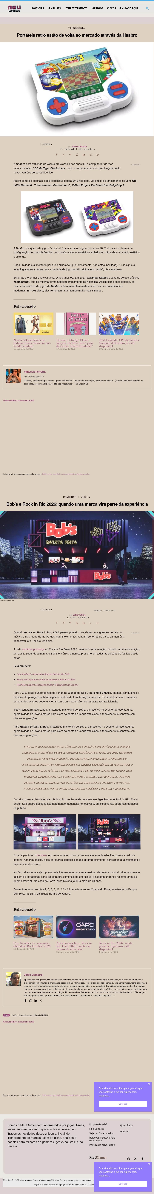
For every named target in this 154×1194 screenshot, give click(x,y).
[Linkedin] (84, 155)
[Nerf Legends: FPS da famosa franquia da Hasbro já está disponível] (119, 324)
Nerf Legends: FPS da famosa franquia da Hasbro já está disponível (119, 343)
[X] (63, 155)
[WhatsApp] (77, 155)
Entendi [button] (123, 1184)
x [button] (149, 1164)
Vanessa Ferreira (79, 147)
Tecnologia (76, 28)
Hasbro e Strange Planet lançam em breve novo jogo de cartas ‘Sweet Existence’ (74, 343)
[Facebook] (56, 155)
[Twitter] (135, 1159)
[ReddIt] (91, 155)
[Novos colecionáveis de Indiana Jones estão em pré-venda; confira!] (33, 324)
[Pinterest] (70, 155)
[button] (147, 8)
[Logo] (14, 8)
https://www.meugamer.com (34, 376)
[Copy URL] (98, 155)
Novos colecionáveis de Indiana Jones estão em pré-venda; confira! (32, 343)
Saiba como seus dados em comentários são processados (65, 473)
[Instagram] (128, 1159)
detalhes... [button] (104, 1175)
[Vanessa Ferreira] (13, 377)
